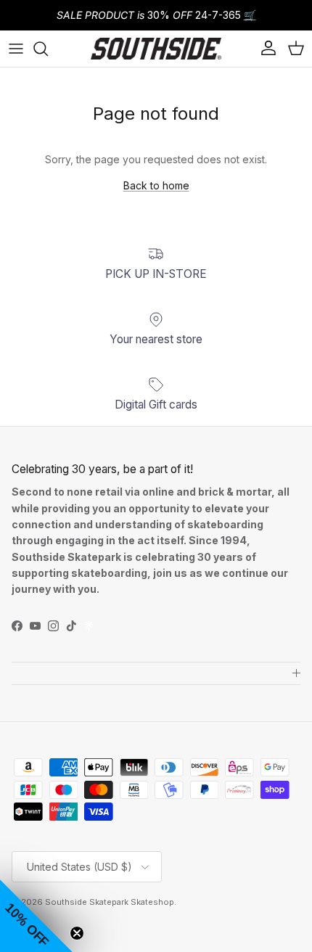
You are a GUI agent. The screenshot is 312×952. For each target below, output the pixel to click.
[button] (36, 915)
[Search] (48, 49)
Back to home (156, 185)
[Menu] (16, 49)
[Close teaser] (77, 933)
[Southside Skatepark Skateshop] (156, 49)
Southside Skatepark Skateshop (109, 902)
